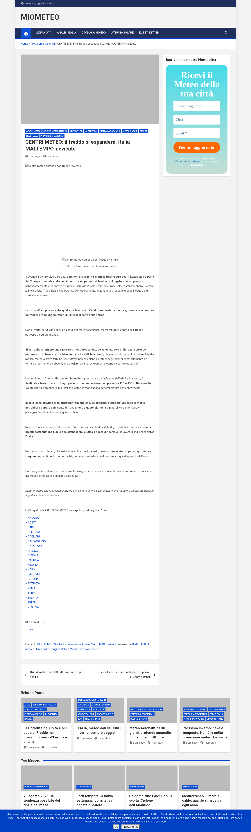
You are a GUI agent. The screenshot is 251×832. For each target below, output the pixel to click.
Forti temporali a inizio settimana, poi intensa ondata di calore (94, 800)
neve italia (32, 136)
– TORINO (31, 593)
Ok (116, 826)
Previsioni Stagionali (52, 136)
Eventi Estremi (149, 32)
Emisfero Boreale (101, 705)
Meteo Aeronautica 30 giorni (146, 709)
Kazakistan (91, 131)
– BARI (29, 527)
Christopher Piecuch (44, 705)
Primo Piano (216, 714)
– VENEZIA (32, 607)
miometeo (52, 156)
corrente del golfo (35, 709)
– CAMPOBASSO (35, 541)
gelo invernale (217, 709)
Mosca (143, 131)
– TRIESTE (31, 602)
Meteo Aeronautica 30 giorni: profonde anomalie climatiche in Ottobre (150, 732)
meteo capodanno (110, 131)
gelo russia (84, 709)
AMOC (27, 705)
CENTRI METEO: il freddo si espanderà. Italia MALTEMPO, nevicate (76, 644)
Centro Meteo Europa (55, 131)
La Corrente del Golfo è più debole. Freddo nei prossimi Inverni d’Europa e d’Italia (45, 735)
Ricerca (28, 719)
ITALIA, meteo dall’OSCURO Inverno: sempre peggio (56, 674)
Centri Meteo (33, 131)
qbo (80, 719)
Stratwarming (93, 719)
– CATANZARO (34, 546)
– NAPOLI (31, 569)
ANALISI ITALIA (66, 32)
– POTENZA (32, 583)
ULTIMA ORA (43, 32)
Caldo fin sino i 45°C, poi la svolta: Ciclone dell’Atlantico (150, 800)
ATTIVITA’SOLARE (122, 32)
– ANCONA (32, 517)
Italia (30, 629)
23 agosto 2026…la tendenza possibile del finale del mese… (42, 800)
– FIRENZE (31, 550)
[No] (246, 821)
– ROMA (30, 588)
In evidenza (76, 131)
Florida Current (33, 714)
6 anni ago (35, 156)
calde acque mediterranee (92, 700)
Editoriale (83, 705)
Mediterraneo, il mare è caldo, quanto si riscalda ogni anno (201, 800)
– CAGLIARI (32, 536)
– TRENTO (31, 597)
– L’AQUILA (32, 560)
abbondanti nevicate (195, 709)
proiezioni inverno (194, 719)
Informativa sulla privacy (186, 161)
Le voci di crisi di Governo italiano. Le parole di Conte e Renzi (123, 674)
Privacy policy (130, 826)
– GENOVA (31, 555)
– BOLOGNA (32, 532)
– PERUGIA (32, 579)
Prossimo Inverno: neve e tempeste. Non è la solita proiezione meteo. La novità (205, 732)
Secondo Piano (138, 719)
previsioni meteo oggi (36, 787)
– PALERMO (32, 574)
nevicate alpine (86, 714)
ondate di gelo (105, 714)
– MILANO (31, 564)
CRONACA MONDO (94, 32)
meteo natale (130, 131)
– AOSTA (30, 522)
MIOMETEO (40, 17)
